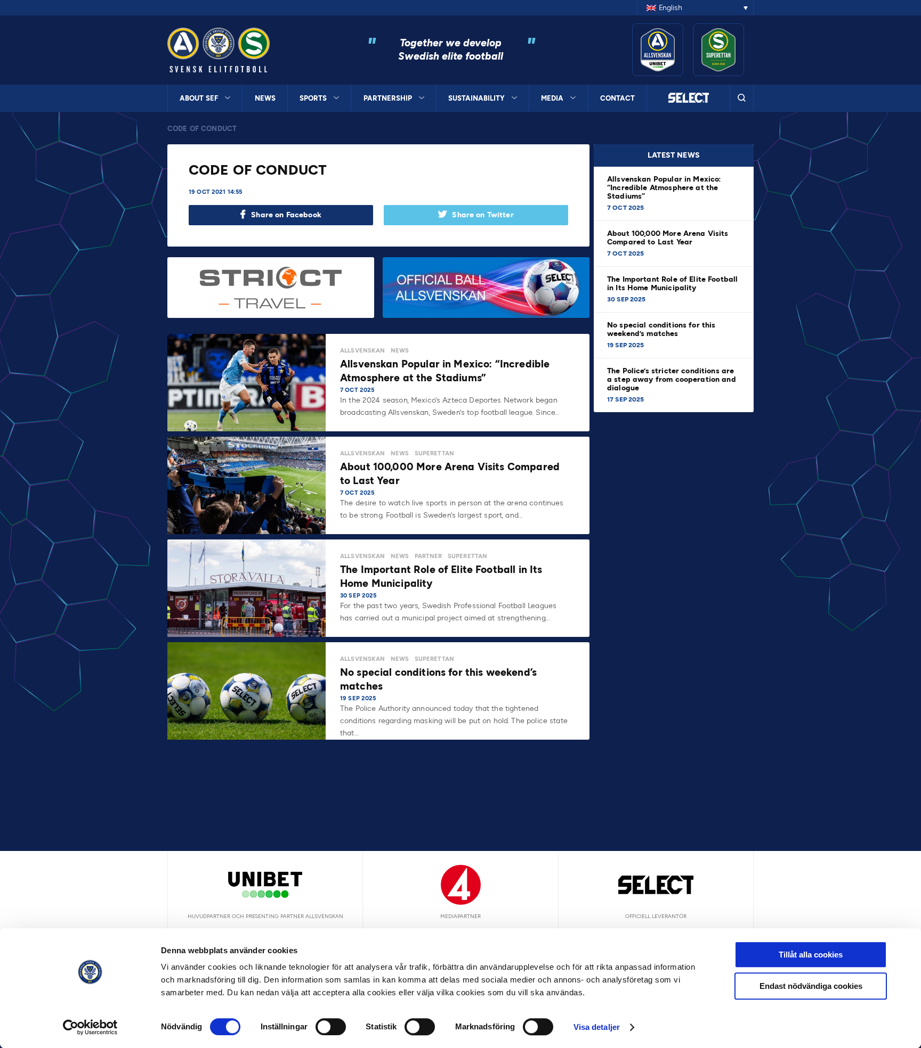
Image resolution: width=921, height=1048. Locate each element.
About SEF (199, 98)
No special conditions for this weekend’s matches (661, 329)
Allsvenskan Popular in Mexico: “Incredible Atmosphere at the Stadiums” (664, 188)
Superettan (435, 453)
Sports (313, 98)
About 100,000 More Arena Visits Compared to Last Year (668, 238)
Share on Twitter (482, 214)
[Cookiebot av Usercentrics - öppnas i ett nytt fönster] (90, 1027)
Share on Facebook (286, 214)
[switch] (331, 1026)
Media (552, 98)
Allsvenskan (362, 350)
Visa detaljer (596, 1026)
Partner (428, 556)
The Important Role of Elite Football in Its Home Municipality (672, 283)
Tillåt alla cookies (811, 954)
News (265, 98)
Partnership (387, 98)
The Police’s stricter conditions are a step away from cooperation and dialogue (671, 379)
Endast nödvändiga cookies (811, 985)
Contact (617, 98)
